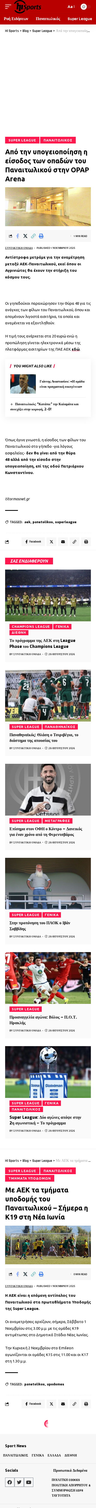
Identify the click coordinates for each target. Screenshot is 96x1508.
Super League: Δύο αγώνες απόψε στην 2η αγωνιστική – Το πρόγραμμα (45, 1120)
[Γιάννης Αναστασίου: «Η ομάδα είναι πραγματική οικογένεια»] (23, 384)
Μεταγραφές (57, 821)
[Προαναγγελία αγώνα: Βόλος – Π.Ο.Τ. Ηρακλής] (48, 978)
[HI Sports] (27, 6)
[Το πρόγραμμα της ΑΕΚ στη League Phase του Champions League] (48, 595)
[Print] (41, 236)
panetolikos (43, 522)
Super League (22, 140)
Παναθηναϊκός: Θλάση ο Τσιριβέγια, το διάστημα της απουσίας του (43, 737)
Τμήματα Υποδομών (29, 1178)
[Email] (63, 541)
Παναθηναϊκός (60, 726)
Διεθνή (19, 632)
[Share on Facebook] (17, 236)
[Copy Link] (33, 236)
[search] (61, 6)
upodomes (55, 1384)
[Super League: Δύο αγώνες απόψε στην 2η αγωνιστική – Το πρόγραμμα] (48, 1072)
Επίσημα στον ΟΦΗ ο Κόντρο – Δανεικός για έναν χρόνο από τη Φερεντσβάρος (45, 831)
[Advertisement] (48, 84)
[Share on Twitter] (25, 236)
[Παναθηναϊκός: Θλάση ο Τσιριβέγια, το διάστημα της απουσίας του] (48, 696)
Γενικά (62, 626)
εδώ (76, 349)
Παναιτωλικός (58, 140)
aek (27, 522)
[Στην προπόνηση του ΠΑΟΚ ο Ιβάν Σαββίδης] (48, 884)
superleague (66, 522)
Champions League (31, 626)
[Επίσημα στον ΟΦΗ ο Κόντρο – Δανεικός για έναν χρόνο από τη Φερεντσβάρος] (48, 790)
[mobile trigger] (9, 6)
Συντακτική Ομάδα (19, 248)
